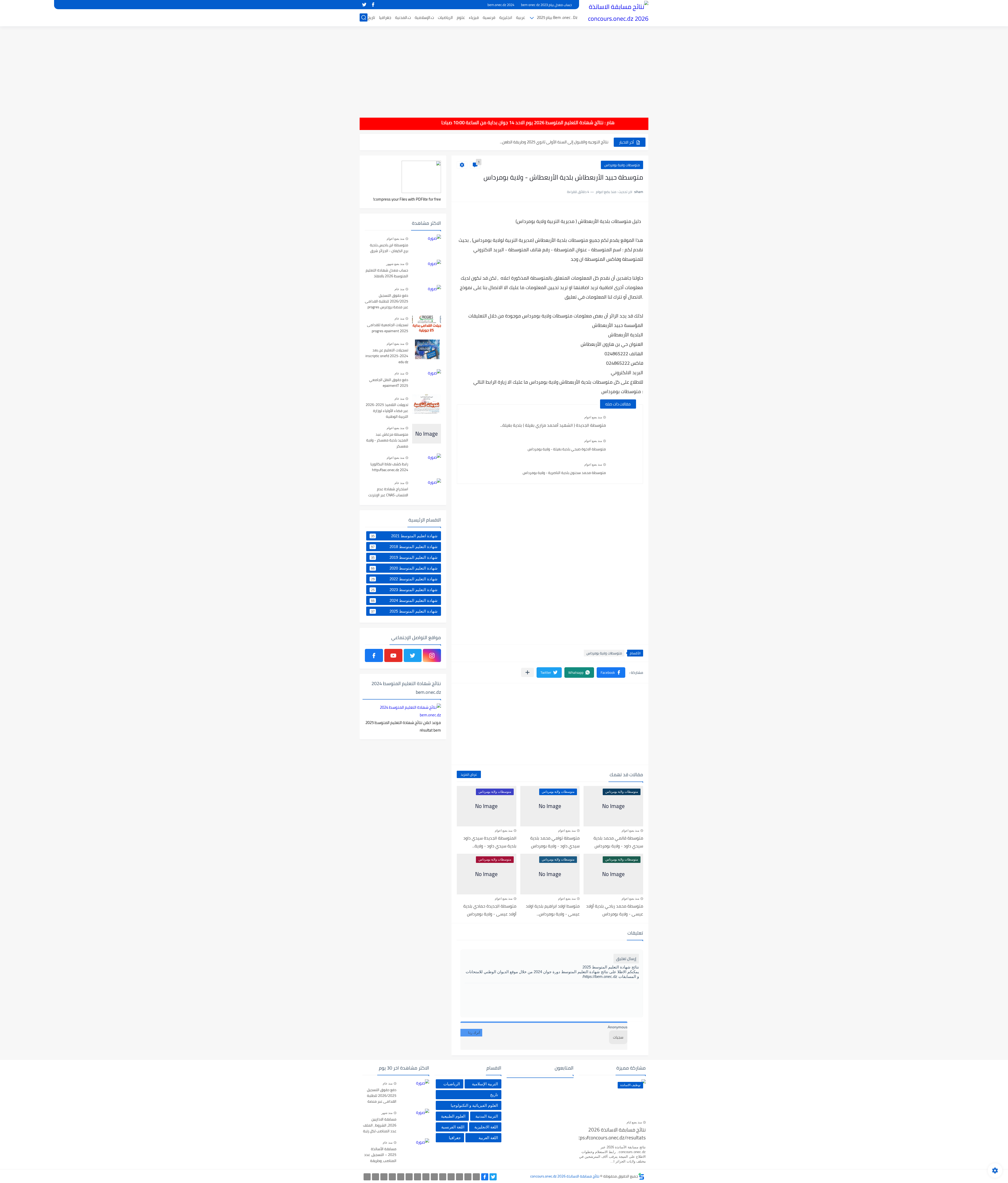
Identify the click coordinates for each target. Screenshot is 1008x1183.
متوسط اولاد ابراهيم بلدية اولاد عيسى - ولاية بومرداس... (553, 910)
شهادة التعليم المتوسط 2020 (404, 568)
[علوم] (409, 1176)
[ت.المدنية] (383, 1176)
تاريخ (371, 17)
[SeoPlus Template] (641, 1176)
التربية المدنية (486, 1116)
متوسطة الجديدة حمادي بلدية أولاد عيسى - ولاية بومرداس (489, 910)
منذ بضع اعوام (593, 417)
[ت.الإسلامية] (392, 1176)
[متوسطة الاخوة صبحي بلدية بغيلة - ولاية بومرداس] (624, 446)
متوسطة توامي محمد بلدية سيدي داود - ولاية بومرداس (555, 842)
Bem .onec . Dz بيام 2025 (557, 17)
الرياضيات (445, 17)
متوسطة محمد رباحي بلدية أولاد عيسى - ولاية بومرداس (614, 910)
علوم (461, 17)
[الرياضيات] (400, 1176)
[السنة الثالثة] (467, 1176)
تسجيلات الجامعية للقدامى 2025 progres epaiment (387, 328)
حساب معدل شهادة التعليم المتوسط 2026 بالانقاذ (387, 273)
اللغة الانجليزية (486, 1127)
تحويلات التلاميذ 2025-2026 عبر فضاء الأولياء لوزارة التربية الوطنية (387, 411)
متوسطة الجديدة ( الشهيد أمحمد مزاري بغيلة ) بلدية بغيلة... (553, 425)
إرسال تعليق (626, 958)
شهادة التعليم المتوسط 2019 (404, 557)
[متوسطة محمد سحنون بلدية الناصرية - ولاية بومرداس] (624, 470)
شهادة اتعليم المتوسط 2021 (404, 536)
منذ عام (399, 289)
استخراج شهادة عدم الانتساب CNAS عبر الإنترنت (388, 492)
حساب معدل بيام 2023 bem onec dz (546, 5)
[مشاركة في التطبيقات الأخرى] (527, 672)
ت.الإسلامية (424, 17)
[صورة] (426, 244)
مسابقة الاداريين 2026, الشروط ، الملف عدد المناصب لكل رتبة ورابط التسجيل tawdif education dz (379, 1125)
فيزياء (474, 17)
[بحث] (364, 17)
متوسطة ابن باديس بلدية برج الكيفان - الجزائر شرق (389, 248)
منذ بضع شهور (395, 264)
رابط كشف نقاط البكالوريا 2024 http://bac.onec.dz (389, 467)
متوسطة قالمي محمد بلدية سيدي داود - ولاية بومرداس (618, 842)
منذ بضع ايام (634, 1122)
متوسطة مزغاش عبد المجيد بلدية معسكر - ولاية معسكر (387, 440)
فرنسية (489, 17)
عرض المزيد (469, 774)
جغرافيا (385, 17)
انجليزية (505, 17)
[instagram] (432, 655)
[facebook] (373, 4)
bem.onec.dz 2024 (500, 5)
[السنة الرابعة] (459, 1176)
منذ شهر (386, 1113)
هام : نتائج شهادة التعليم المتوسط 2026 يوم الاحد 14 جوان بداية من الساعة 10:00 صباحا (559, 122)
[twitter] (364, 4)
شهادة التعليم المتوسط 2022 (404, 579)
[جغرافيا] (375, 1176)
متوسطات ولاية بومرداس (622, 165)
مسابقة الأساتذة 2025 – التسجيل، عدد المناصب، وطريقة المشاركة (380, 1155)
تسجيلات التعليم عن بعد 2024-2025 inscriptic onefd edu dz (386, 356)
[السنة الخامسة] (451, 1176)
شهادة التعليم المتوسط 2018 (404, 547)
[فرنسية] (425, 1176)
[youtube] (393, 655)
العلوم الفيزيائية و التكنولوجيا (474, 1105)
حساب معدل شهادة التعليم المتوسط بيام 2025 (570, 142)
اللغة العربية (488, 1137)
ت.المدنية (403, 17)
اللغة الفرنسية (452, 1127)
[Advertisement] (504, 68)
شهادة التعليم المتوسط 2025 (404, 611)
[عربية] (442, 1176)
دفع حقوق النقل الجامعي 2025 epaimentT (388, 383)
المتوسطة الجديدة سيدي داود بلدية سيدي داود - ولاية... (489, 842)
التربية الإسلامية (485, 1084)
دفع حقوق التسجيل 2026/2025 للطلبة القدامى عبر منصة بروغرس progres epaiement (386, 302)
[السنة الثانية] (476, 1176)
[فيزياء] (417, 1176)
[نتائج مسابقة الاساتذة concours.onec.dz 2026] (615, 12)
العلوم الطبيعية (453, 1116)
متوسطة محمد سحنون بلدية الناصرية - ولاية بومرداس (564, 472)
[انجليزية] (434, 1176)
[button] (611, 672)
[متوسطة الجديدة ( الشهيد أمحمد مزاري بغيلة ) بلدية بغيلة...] (624, 422)
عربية (520, 17)
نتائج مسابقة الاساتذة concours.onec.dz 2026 (564, 1176)
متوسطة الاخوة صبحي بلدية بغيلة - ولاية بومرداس (567, 449)
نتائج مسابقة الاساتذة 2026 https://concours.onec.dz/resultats (612, 1134)
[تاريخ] (367, 1176)
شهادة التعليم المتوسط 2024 (404, 600)
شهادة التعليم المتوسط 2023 (404, 590)
